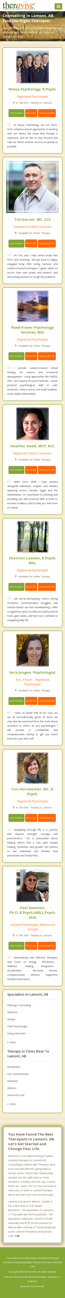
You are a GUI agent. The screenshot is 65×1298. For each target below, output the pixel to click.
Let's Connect (16, 113)
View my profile (46, 113)
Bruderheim (13, 1067)
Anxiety (11, 1019)
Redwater (12, 1081)
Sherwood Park (15, 1095)
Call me (32, 113)
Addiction (12, 1012)
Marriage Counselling (19, 1005)
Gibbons (11, 1088)
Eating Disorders (16, 1033)
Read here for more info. (32, 1286)
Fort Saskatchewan (18, 1074)
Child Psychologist (17, 1026)
